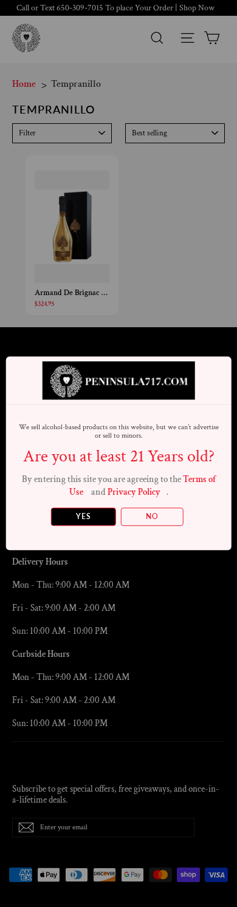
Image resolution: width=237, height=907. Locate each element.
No (152, 516)
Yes (83, 516)
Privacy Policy (134, 492)
